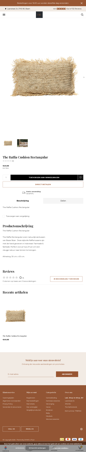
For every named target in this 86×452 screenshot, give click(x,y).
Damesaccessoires (53, 401)
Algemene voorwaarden (12, 401)
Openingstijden (8, 398)
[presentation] (84, 77)
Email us (29, 429)
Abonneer (67, 374)
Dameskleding (51, 398)
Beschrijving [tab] (23, 201)
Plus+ (33, 440)
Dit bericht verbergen (37, 448)
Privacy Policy (8, 404)
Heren (48, 407)
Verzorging (50, 404)
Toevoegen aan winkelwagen (44, 177)
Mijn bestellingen (32, 401)
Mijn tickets (30, 404)
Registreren (30, 398)
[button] (4, 14)
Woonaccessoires (52, 419)
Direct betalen (43, 184)
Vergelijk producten (33, 410)
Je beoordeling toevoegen (66, 279)
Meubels (49, 416)
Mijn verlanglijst (31, 407)
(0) (13, 161)
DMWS (26, 440)
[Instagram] (81, 429)
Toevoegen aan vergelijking (17, 216)
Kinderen (49, 410)
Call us (11, 429)
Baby (48, 413)
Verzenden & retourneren (12, 407)
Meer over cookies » (60, 448)
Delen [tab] (63, 201)
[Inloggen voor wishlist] (80, 177)
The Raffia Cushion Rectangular (15, 336)
